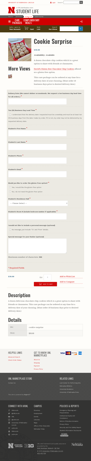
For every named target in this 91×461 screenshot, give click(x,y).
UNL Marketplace (24, 8)
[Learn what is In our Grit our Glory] (18, 446)
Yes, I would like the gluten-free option (26, 187)
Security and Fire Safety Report (70, 427)
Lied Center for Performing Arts (70, 383)
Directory (37, 410)
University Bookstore (66, 389)
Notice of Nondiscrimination (69, 421)
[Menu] (9, 21)
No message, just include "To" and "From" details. (30, 229)
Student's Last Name (16, 142)
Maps (35, 423)
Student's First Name (17, 128)
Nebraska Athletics (66, 386)
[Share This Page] (81, 21)
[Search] (81, 29)
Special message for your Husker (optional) (26, 237)
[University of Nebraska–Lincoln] (10, 445)
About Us (37, 359)
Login (53, 2)
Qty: (41, 277)
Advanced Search (14, 357)
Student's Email (14, 169)
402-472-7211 (41, 453)
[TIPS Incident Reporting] (64, 435)
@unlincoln (15, 420)
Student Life (27, 11)
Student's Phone (15, 156)
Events (36, 416)
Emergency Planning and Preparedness (68, 412)
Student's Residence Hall (18, 199)
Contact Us (12, 383)
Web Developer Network (45, 448)
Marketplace (19, 16)
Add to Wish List (67, 276)
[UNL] (11, 10)
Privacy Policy (38, 369)
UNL (13, 416)
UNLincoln (15, 410)
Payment (37, 366)
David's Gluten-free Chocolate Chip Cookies (54, 69)
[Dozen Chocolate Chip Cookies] (10, 77)
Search (60, 2)
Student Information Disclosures (70, 430)
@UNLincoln (15, 413)
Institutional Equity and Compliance (67, 417)
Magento (27, 394)
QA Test (56, 448)
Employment (38, 413)
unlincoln (15, 428)
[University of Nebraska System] (77, 444)
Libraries (37, 420)
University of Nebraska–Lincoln (21, 2)
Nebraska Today (39, 429)
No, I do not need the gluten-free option (27, 192)
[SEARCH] (81, 2)
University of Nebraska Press (69, 392)
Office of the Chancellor (42, 426)
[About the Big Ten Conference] (29, 445)
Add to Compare (67, 281)
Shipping (37, 363)
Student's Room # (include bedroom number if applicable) (32, 212)
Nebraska (10, 16)
